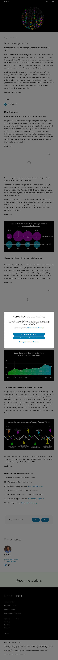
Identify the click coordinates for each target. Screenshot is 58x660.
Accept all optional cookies (29, 334)
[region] (29, 330)
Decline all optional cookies (29, 338)
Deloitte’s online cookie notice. (35, 328)
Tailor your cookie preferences (29, 342)
